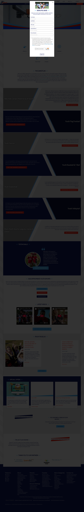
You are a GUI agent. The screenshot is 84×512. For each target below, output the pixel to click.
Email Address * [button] (34, 28)
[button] (42, 41)
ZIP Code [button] (32, 24)
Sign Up (42, 54)
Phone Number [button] (33, 32)
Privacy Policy (47, 44)
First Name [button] (33, 17)
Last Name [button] (33, 20)
